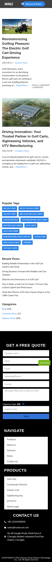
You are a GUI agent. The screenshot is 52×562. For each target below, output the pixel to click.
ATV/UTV (11, 501)
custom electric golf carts (34, 220)
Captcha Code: (14, 404)
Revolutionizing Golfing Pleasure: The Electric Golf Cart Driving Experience (16, 48)
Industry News (21, 63)
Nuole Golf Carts (11, 242)
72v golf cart (9, 214)
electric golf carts (12, 225)
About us (11, 445)
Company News (22, 151)
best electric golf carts (31, 214)
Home (35, 85)
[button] (22, 3)
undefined (44, 85)
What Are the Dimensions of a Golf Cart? (20, 279)
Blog (4, 309)
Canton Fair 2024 (10, 220)
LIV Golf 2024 (39, 237)
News (10, 456)
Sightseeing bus (15, 495)
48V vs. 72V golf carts (29, 208)
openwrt (27, 242)
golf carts (31, 225)
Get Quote (44, 363)
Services (11, 450)
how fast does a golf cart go (16, 237)
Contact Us (12, 461)
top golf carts (10, 248)
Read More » (22, 85)
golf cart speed (10, 231)
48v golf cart (9, 208)
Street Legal (13, 506)
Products (11, 439)
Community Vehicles (17, 484)
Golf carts (11, 479)
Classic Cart (13, 490)
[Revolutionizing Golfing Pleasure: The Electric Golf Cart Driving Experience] (17, 26)
